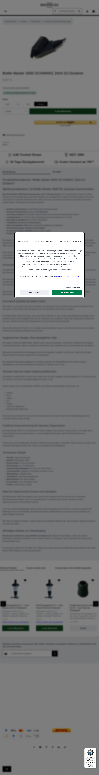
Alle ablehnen (34, 292)
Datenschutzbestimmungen (67, 276)
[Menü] (94, 749)
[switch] (90, 765)
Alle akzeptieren (67, 292)
